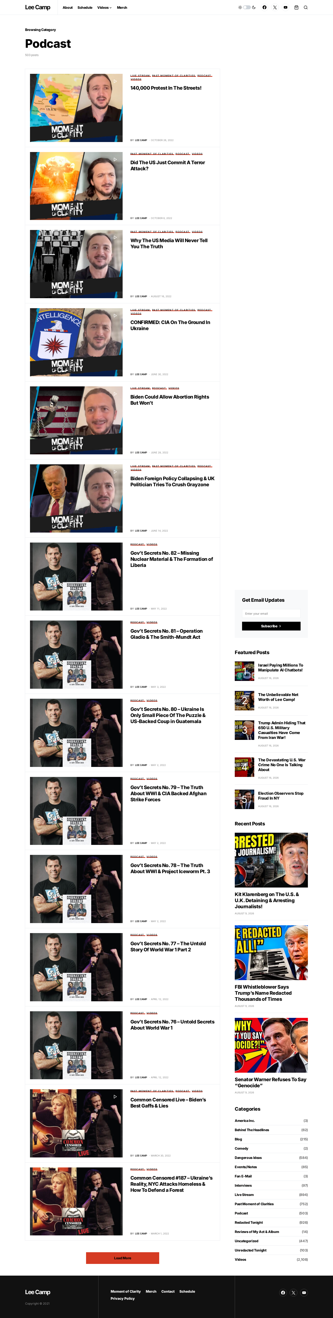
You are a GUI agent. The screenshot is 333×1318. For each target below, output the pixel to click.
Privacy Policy (123, 1298)
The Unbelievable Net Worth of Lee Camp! (278, 697)
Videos (136, 79)
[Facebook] (264, 7)
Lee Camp (37, 7)
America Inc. (245, 1120)
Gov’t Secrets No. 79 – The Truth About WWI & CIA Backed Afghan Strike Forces (168, 793)
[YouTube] (285, 7)
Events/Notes (246, 1167)
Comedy (241, 1148)
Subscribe (269, 626)
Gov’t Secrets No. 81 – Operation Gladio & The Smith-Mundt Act (166, 634)
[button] (247, 7)
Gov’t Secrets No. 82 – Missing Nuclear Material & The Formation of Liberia (171, 559)
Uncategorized (246, 1241)
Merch (151, 1291)
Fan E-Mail (243, 1176)
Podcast (204, 75)
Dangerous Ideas (248, 1158)
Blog (238, 1139)
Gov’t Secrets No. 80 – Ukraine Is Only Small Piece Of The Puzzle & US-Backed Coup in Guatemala (168, 715)
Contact (168, 1291)
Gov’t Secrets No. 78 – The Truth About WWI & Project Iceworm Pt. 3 (170, 868)
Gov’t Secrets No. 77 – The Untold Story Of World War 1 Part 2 (168, 947)
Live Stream (140, 75)
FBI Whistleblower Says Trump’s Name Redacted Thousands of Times (263, 993)
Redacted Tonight (249, 1222)
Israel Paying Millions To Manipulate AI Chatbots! (280, 667)
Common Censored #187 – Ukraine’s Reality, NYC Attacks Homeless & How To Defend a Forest (171, 1184)
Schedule (187, 1291)
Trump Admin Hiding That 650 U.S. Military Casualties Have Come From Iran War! (281, 730)
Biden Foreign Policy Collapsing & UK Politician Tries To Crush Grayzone (172, 481)
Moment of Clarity (126, 1291)
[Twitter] (275, 7)
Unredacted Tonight (250, 1250)
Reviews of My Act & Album (257, 1232)
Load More (122, 1258)
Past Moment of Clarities (173, 75)
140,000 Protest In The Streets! (166, 88)
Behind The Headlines (252, 1130)
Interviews (243, 1185)
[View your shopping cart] (296, 7)
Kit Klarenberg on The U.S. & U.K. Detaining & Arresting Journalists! (267, 900)
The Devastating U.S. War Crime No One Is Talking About (281, 764)
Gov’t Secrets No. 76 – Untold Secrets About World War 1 (172, 1025)
